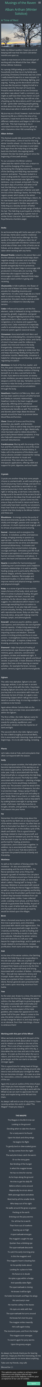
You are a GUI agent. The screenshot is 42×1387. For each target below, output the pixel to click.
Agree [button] (33, 1383)
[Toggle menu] (39, 2)
